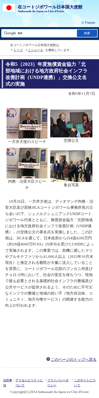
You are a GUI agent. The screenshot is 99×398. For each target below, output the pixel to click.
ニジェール (35, 50)
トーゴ (18, 50)
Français (90, 22)
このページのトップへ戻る (73, 360)
